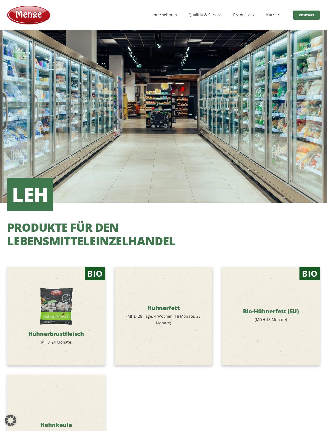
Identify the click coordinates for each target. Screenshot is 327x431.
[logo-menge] (28, 7)
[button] (10, 420)
